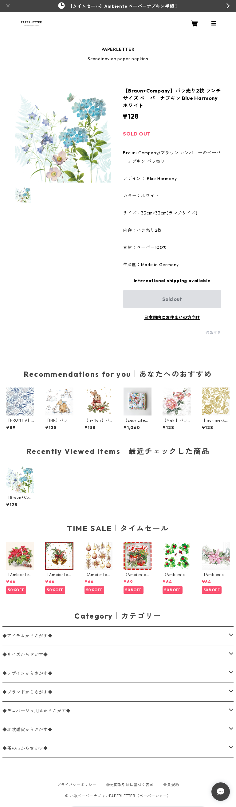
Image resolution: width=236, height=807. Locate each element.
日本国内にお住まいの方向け (172, 317)
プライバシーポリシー (76, 784)
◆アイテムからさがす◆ (27, 636)
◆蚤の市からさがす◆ (25, 748)
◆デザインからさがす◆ (27, 673)
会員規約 (171, 784)
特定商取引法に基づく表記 (130, 784)
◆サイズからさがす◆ (25, 654)
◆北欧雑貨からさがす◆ (27, 729)
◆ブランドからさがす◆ (27, 692)
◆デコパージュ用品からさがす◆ (36, 711)
